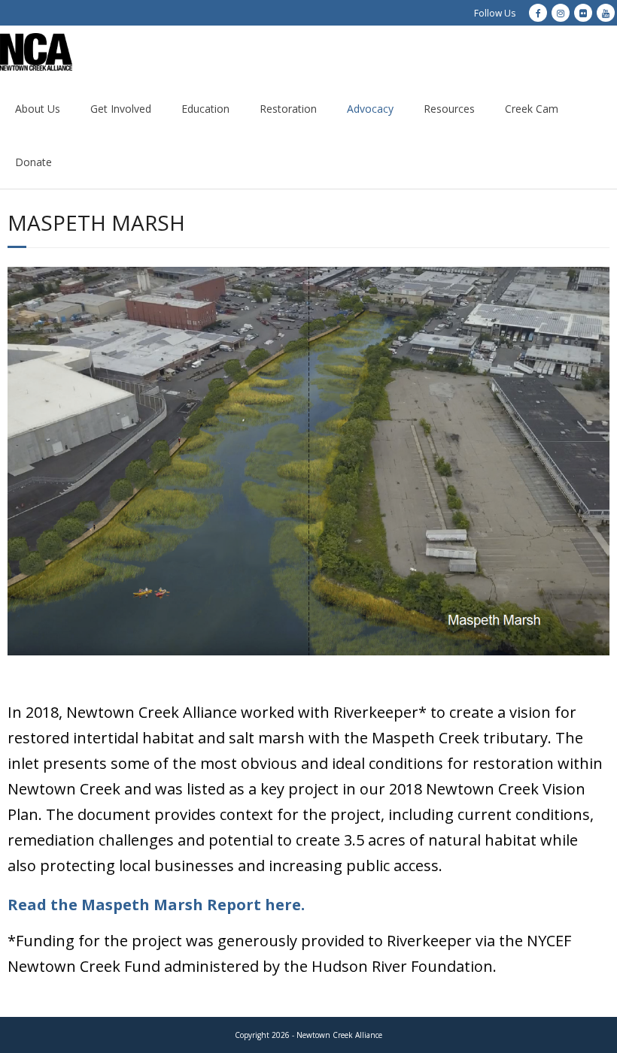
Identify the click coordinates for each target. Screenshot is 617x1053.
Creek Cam (531, 108)
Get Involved (120, 108)
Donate (33, 162)
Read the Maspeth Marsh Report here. (156, 904)
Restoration (288, 108)
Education (205, 108)
